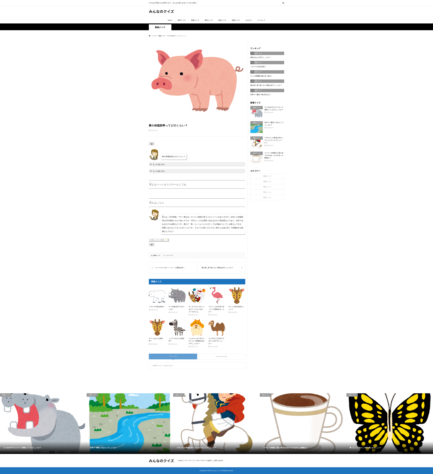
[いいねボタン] (151, 143)
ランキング (261, 20)
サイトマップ (189, 460)
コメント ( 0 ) (173, 356)
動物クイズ (195, 20)
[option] (43, 423)
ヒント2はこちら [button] (159, 171)
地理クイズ (236, 20)
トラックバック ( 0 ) (221, 356)
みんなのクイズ (161, 11)
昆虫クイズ (222, 20)
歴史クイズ (209, 20)
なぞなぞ (248, 20)
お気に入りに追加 (159, 240)
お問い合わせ (218, 460)
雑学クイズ (182, 20)
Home (170, 20)
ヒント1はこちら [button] (159, 164)
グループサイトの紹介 (204, 460)
